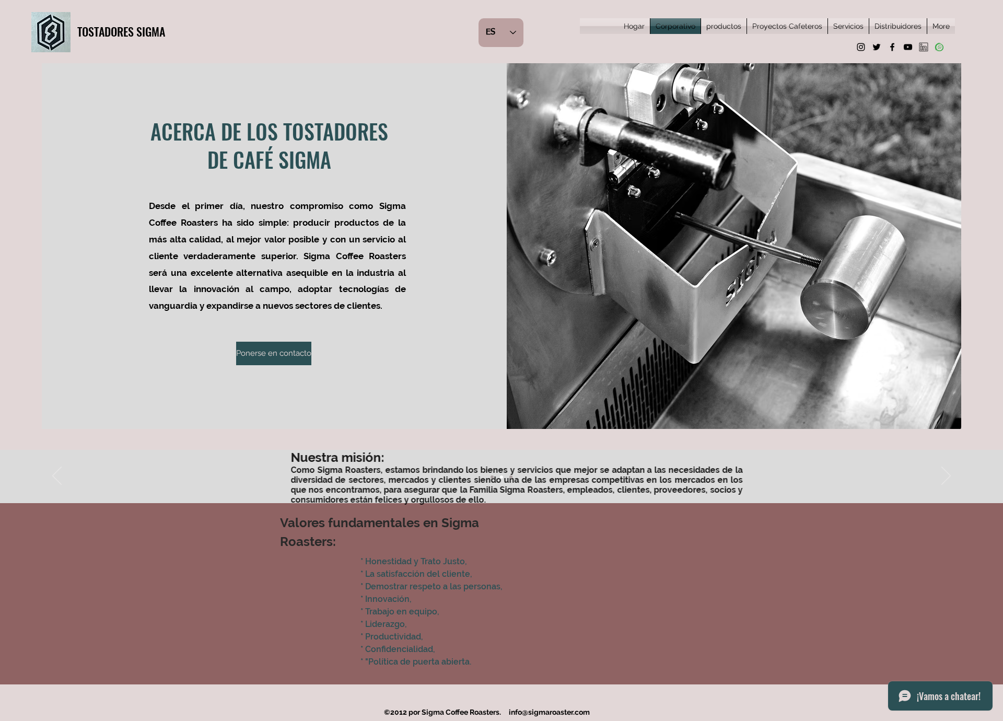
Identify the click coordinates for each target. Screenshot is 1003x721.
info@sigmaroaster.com (549, 712)
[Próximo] (946, 476)
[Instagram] (861, 47)
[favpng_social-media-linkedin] (923, 47)
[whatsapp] (939, 47)
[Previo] (57, 476)
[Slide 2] (501, 477)
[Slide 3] (510, 477)
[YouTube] (908, 47)
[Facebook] (892, 47)
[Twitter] (876, 47)
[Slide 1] (492, 477)
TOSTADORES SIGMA (121, 31)
